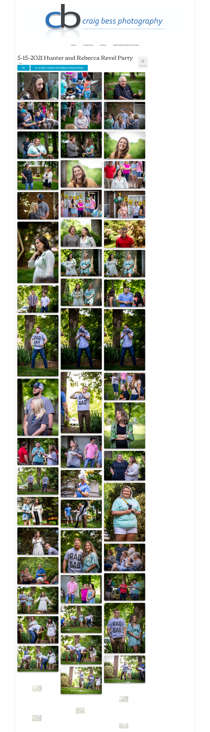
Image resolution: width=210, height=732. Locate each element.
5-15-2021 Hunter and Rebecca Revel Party (59, 67)
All (23, 67)
